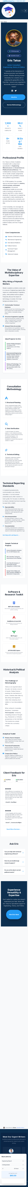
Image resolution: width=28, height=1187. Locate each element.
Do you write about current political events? (14, 871)
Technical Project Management (12, 250)
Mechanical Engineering (14, 239)
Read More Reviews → (14, 829)
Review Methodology (14, 105)
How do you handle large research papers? (14, 862)
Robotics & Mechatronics (15, 236)
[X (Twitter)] (16, 91)
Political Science (12, 246)
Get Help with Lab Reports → (11, 535)
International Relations (13, 242)
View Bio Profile (20, 1127)
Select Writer (13, 1181)
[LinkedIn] (12, 91)
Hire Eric (14, 97)
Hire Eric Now (14, 914)
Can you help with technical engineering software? (14, 853)
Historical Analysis (13, 254)
